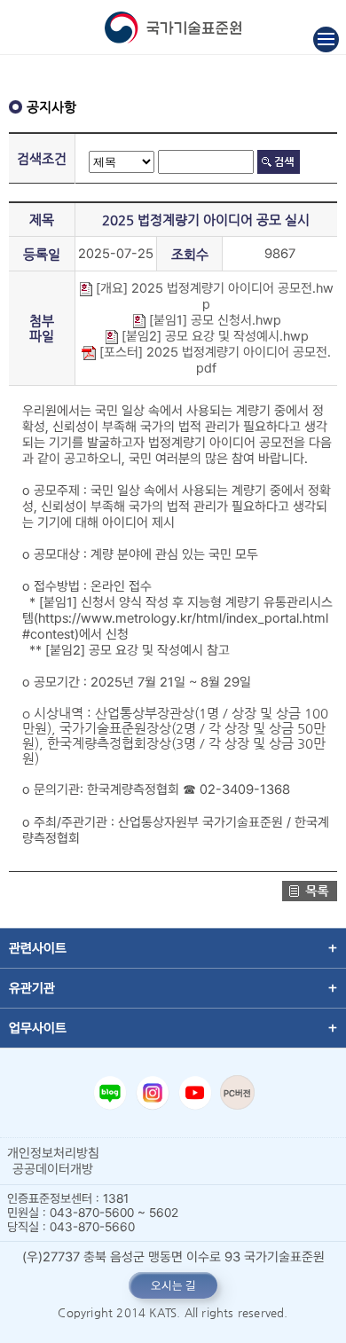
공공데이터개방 (52, 1169)
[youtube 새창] (195, 1093)
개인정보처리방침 (53, 1153)
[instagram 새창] (152, 1093)
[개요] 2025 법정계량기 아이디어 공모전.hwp (213, 296)
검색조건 (42, 158)
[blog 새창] (110, 1093)
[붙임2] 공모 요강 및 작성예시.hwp (213, 336)
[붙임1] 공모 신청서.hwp (213, 320)
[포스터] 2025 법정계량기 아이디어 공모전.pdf (213, 360)
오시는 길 (173, 1285)
